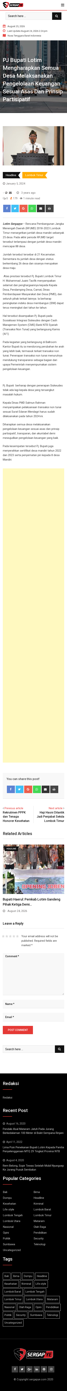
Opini (6, 1232)
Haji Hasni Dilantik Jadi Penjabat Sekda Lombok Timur (50, 817)
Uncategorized (12, 1250)
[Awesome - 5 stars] (17, 936)
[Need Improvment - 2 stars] (7, 936)
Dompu (7, 1198)
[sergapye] (10, 192)
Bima (37, 1192)
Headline (11, 175)
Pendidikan (40, 1232)
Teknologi (39, 1244)
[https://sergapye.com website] (6, 192)
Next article (56, 808)
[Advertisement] (33, 615)
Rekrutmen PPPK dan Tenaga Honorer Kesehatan (16, 817)
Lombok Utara (11, 1221)
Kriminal (38, 1203)
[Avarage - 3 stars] (10, 936)
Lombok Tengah (13, 1215)
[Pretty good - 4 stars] (14, 936)
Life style (8, 1209)
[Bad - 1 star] (3, 936)
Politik (6, 1238)
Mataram (39, 1221)
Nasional (8, 1227)
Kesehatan (9, 1203)
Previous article (13, 808)
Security (39, 1238)
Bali (5, 1192)
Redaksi (7, 1097)
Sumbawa (9, 1244)
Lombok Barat (42, 1209)
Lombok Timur (34, 175)
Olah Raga (40, 1227)
